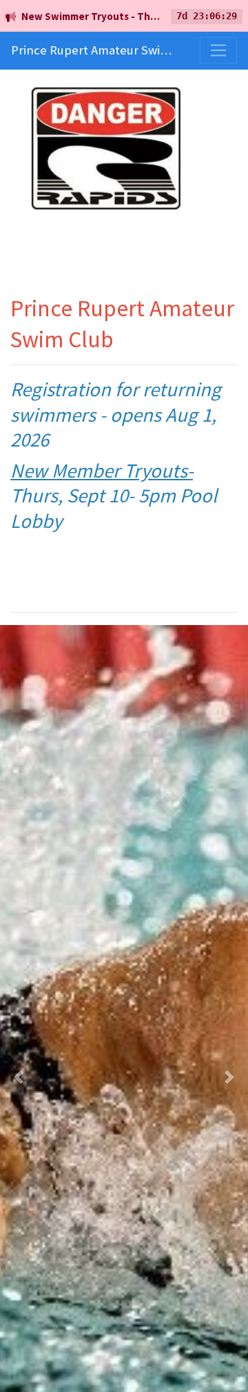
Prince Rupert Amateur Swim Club (91, 50)
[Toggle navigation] (218, 50)
